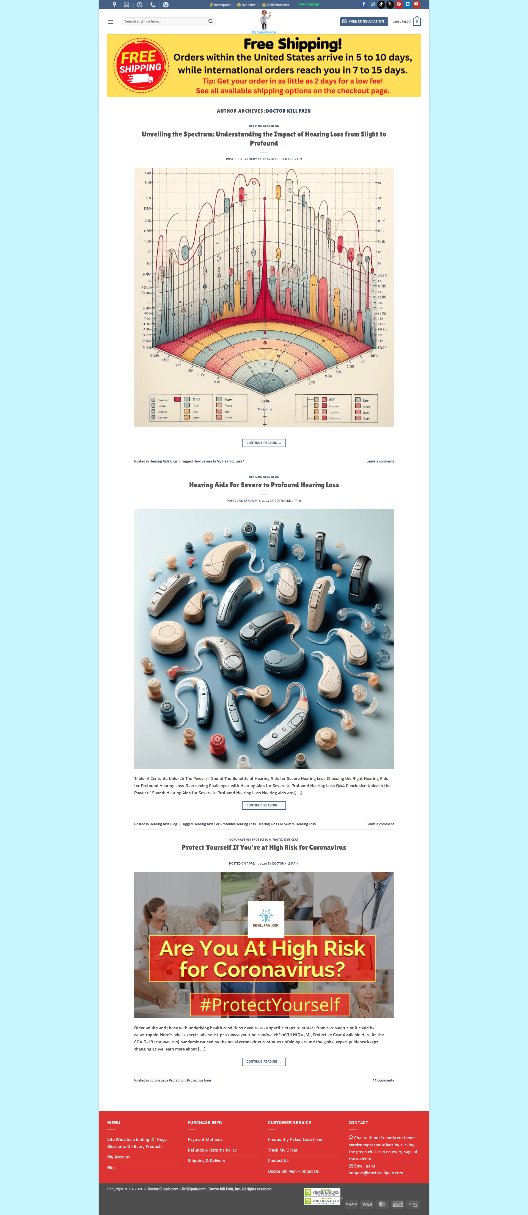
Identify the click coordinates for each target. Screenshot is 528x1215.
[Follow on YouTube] (416, 5)
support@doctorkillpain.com (376, 1173)
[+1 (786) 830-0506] (153, 4)
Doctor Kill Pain (288, 111)
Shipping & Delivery (206, 1160)
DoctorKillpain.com (163, 1189)
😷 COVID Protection (275, 4)
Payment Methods (205, 1139)
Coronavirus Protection (250, 839)
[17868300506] (166, 4)
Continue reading (264, 443)
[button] (110, 22)
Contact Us (278, 1160)
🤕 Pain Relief (246, 4)
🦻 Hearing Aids (220, 4)
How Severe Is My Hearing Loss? (219, 461)
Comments (383, 1080)
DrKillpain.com (194, 1189)
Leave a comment (380, 461)
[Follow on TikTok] (381, 5)
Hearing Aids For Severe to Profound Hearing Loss (264, 485)
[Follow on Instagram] (372, 5)
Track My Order (283, 1150)
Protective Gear (286, 839)
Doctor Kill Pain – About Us (293, 1171)
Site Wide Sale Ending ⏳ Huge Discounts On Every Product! (137, 1143)
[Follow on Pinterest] (399, 5)
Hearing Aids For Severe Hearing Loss (286, 824)
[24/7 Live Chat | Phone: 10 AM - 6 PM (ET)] (140, 4)
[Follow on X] (390, 5)
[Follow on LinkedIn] (408, 5)
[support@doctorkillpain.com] (127, 4)
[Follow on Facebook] (364, 5)
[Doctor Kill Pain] (264, 21)
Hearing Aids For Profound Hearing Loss (225, 824)
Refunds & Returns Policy (212, 1150)
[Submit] (210, 22)
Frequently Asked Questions (295, 1139)
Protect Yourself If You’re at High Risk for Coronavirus (264, 847)
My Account (118, 1157)
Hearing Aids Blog (264, 126)
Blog (111, 1168)
